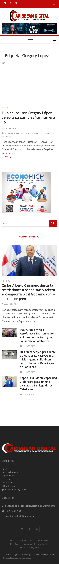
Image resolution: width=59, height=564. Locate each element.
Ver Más (10, 156)
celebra (11, 133)
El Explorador (9, 485)
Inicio (5, 468)
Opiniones (7, 482)
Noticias (6, 281)
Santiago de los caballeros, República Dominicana (30, 505)
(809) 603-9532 (13, 510)
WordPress (52, 554)
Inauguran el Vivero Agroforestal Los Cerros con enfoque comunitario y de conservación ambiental (37, 335)
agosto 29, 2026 (28, 394)
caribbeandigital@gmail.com (20, 515)
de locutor (20, 133)
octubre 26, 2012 (11, 128)
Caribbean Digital (11, 554)
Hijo (41, 133)
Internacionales (10, 472)
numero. (48, 133)
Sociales (6, 107)
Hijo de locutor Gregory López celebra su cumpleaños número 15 (28, 117)
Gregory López (32, 133)
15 (6, 133)
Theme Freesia (39, 554)
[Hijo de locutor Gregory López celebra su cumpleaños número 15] (29, 82)
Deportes (6, 479)
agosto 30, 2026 (10, 304)
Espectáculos (8, 475)
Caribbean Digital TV (16, 489)
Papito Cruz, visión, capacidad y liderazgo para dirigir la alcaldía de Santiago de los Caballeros (38, 383)
